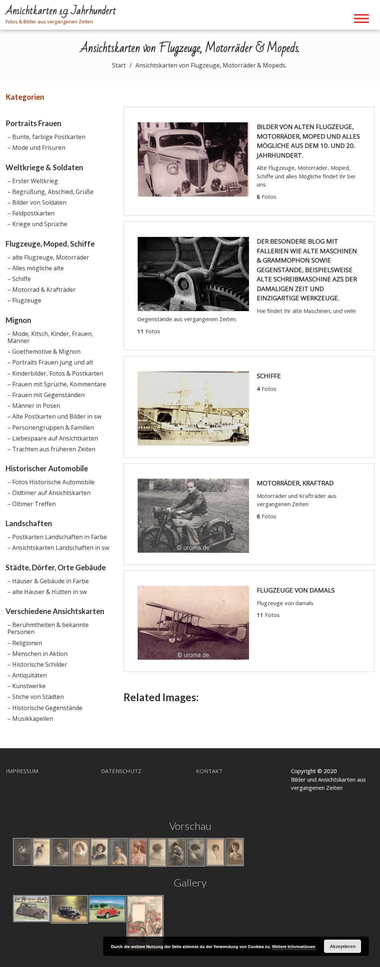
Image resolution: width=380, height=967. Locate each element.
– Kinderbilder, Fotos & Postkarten (55, 373)
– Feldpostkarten (31, 213)
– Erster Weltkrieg (32, 181)
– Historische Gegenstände (44, 708)
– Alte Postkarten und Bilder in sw (54, 416)
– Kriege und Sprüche (37, 224)
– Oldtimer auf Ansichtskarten (49, 493)
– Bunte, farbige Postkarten (46, 137)
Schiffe (269, 376)
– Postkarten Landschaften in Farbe (57, 537)
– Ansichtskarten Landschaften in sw (58, 548)
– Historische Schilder (37, 664)
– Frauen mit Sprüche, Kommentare (56, 384)
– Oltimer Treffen (31, 504)
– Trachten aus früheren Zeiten (51, 449)
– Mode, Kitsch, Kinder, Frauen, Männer (50, 337)
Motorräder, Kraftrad (295, 483)
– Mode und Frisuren (36, 147)
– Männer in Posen (33, 406)
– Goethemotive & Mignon (44, 351)
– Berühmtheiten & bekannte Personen (48, 628)
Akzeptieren (343, 946)
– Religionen (24, 643)
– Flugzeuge (24, 300)
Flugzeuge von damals (296, 590)
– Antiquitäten (27, 675)
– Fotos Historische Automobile (51, 482)
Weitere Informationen (293, 946)
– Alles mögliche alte (35, 268)
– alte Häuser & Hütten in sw (47, 592)
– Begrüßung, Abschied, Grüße (50, 192)
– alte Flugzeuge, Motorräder (48, 257)
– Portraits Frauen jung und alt (50, 362)
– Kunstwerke (26, 686)
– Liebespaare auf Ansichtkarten (52, 438)
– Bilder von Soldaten (36, 202)
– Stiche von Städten (35, 697)
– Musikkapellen (30, 718)
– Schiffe (19, 279)
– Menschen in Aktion (37, 654)
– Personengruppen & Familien (50, 427)
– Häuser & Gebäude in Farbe (48, 581)
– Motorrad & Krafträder (41, 290)
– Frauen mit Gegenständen (46, 395)
